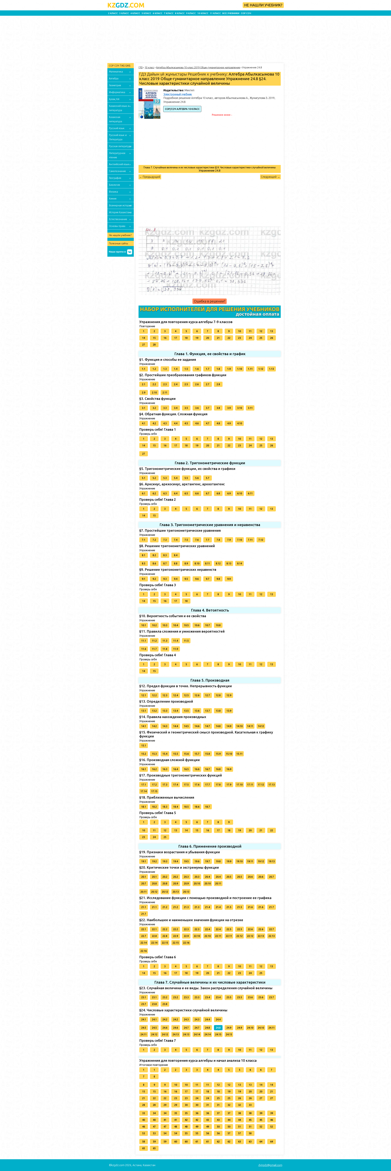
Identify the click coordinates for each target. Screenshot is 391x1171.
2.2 (154, 384)
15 (154, 338)
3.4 (175, 408)
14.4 (175, 726)
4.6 (197, 423)
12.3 (165, 695)
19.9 (229, 861)
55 (186, 1133)
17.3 (165, 784)
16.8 (218, 769)
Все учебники (230, 13)
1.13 (271, 368)
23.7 (271, 997)
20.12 (154, 891)
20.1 (143, 876)
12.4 (175, 695)
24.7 (186, 1027)
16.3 (165, 769)
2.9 (143, 392)
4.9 (229, 423)
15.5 (175, 753)
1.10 (239, 368)
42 (186, 1120)
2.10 (154, 392)
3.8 (218, 408)
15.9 (218, 753)
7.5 (186, 539)
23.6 (250, 997)
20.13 (176, 891)
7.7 (207, 539)
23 (239, 338)
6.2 (154, 493)
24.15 (218, 1034)
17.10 (239, 784)
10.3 (165, 625)
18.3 (165, 806)
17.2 (154, 784)
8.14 (239, 563)
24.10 (250, 1027)
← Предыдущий (149, 176)
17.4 (175, 784)
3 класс (124, 13)
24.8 (207, 1027)
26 (271, 338)
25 (260, 338)
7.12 (260, 539)
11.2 (154, 640)
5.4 (175, 478)
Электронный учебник (177, 94)
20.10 (197, 883)
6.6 (197, 493)
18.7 (207, 806)
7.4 (175, 539)
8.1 (143, 555)
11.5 (186, 640)
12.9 (229, 695)
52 (260, 1126)
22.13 (261, 936)
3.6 (197, 408)
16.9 (229, 769)
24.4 (207, 1019)
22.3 (186, 929)
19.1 (143, 861)
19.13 (272, 861)
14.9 (229, 726)
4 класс (135, 13)
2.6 (197, 384)
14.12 (261, 726)
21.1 (143, 907)
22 (229, 338)
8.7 (165, 563)
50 (218, 1126)
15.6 (186, 753)
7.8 (218, 539)
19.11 (250, 861)
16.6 (197, 769)
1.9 (229, 368)
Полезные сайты (118, 243)
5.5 (186, 478)
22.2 (165, 929)
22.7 (271, 929)
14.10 (239, 726)
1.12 (260, 368)
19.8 (218, 861)
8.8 (175, 563)
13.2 (154, 710)
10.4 (175, 625)
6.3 (165, 493)
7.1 (143, 539)
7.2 (154, 539)
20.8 (154, 883)
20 (207, 338)
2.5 (186, 384)
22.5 (229, 929)
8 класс (180, 13)
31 (207, 1105)
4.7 (207, 423)
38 (239, 1113)
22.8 (154, 936)
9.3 (165, 578)
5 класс (146, 13)
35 (175, 1113)
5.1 (143, 478)
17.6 (197, 784)
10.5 (186, 625)
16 (165, 338)
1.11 (250, 368)
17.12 (261, 784)
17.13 (272, 784)
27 (143, 344)
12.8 (218, 695)
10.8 (218, 625)
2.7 (207, 384)
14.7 (207, 726)
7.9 (229, 539)
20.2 (165, 876)
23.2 (165, 997)
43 (207, 1120)
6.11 (250, 493)
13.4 (175, 710)
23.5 (229, 997)
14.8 (218, 726)
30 (186, 1105)
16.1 (143, 769)
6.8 (218, 493)
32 (229, 1105)
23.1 (143, 997)
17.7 (207, 784)
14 (143, 338)
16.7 (207, 769)
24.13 (176, 1034)
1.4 (175, 368)
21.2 (165, 907)
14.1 (143, 726)
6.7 (207, 493)
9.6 (197, 578)
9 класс (191, 13)
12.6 (197, 695)
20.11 (218, 883)
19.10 (239, 861)
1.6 (197, 368)
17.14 (144, 791)
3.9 (229, 408)
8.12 (218, 563)
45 (250, 1120)
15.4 (165, 753)
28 (154, 344)
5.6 (197, 478)
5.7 (207, 478)
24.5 (143, 1027)
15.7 (197, 753)
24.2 (165, 1019)
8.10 (197, 563)
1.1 (143, 368)
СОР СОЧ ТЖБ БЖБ (119, 65)
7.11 (250, 539)
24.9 (229, 1027)
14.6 (197, 726)
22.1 (143, 929)
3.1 (143, 408)
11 (250, 331)
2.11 (165, 392)
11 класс (215, 13)
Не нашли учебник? (263, 5)
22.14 (144, 942)
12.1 (143, 695)
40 (143, 1120)
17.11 (250, 784)
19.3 (165, 861)
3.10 (239, 408)
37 (218, 1113)
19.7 (207, 861)
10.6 (197, 625)
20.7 (271, 876)
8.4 (175, 555)
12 (260, 331)
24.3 (186, 1019)
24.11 (272, 1027)
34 (154, 1113)
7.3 (165, 539)
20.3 (186, 876)
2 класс (113, 13)
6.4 (175, 493)
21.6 (250, 907)
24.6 (165, 1027)
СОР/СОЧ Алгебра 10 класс (182, 109)
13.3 (165, 710)
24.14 (197, 1034)
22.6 (250, 929)
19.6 (197, 861)
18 (186, 338)
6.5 (186, 493)
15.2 (143, 753)
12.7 (207, 695)
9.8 (218, 578)
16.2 (154, 769)
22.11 (218, 936)
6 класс (157, 13)
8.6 (154, 563)
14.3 (165, 726)
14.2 (154, 726)
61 (197, 1141)
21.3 (186, 907)
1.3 (165, 368)
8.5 (143, 563)
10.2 (154, 625)
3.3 (165, 408)
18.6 (197, 806)
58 (250, 1133)
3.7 (207, 408)
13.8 (218, 710)
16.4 (175, 769)
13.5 (186, 710)
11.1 (143, 640)
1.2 (154, 368)
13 (271, 331)
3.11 (250, 408)
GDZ (125, 5)
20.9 (175, 883)
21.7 (271, 907)
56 (207, 1133)
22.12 (239, 936)
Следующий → (270, 176)
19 (197, 338)
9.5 (186, 578)
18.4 (175, 806)
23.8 (154, 1004)
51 (239, 1126)
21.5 (229, 907)
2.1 (143, 384)
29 (165, 1105)
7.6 (197, 539)
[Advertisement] (93, 38)
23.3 (186, 997)
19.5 (186, 861)
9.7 (207, 578)
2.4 (175, 384)
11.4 (175, 640)
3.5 (186, 408)
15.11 (239, 753)
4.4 (175, 423)
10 (239, 331)
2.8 (218, 384)
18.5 (186, 806)
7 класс (169, 13)
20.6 (250, 876)
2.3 (165, 384)
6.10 (239, 493)
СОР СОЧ (246, 13)
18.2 (154, 806)
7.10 (239, 539)
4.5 (186, 423)
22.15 (165, 942)
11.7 (154, 649)
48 (175, 1126)
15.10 (229, 753)
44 (229, 1120)
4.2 (154, 423)
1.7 (207, 368)
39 (260, 1113)
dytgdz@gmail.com (270, 1165)
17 (175, 338)
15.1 (143, 745)
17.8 (218, 784)
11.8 (165, 649)
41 (165, 1120)
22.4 (207, 929)
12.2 (154, 695)
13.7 (207, 710)
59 (154, 1141)
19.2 (154, 861)
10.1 (143, 625)
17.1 (143, 784)
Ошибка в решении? (209, 301)
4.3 (165, 423)
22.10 (197, 936)
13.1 (143, 710)
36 (197, 1113)
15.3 (154, 753)
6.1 (143, 493)
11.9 (175, 649)
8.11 (207, 563)
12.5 (186, 695)
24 (250, 338)
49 (197, 1126)
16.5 (186, 769)
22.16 (186, 942)
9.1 (143, 578)
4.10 (239, 423)
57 (229, 1133)
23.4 (207, 997)
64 (260, 1141)
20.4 (207, 876)
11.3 (165, 640)
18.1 (143, 806)
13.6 (197, 710)
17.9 (229, 784)
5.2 (154, 478)
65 (143, 1148)
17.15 (154, 791)
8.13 (229, 563)
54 (165, 1133)
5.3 (165, 478)
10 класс (202, 13)
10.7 (207, 625)
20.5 (229, 876)
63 (239, 1141)
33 (250, 1105)
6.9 (229, 493)
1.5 (186, 368)
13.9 (229, 710)
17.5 (186, 784)
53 (143, 1133)
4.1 (143, 423)
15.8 (207, 753)
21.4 (207, 907)
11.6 (143, 649)
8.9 (186, 563)
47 (154, 1126)
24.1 (143, 1019)
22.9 (175, 936)
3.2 (154, 408)
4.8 (218, 423)
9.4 (175, 578)
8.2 (154, 555)
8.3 (165, 555)
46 (271, 1120)
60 (175, 1141)
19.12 (261, 861)
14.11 (250, 726)
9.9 (229, 578)
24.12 (154, 1034)
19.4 (175, 861)
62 (218, 1141)
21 (218, 338)
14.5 (186, 726)
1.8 (218, 368)
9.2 (154, 578)
